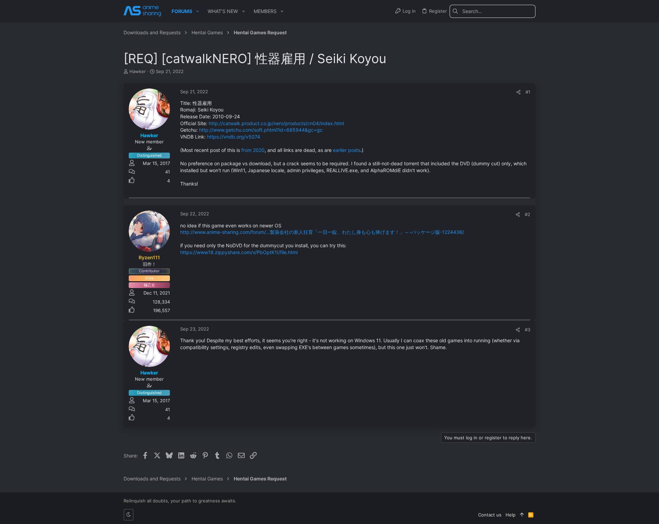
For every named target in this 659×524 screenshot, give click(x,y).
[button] (197, 11)
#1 (527, 92)
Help (511, 514)
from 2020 (253, 150)
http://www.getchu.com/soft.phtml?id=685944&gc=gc (261, 130)
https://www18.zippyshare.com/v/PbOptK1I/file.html (239, 252)
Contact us (489, 514)
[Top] (522, 515)
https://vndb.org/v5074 (233, 137)
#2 (527, 214)
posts (354, 150)
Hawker (137, 71)
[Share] (518, 92)
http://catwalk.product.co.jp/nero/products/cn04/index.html (276, 123)
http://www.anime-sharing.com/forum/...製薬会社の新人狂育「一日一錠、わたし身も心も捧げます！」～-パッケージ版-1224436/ (322, 232)
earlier (340, 150)
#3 (527, 329)
